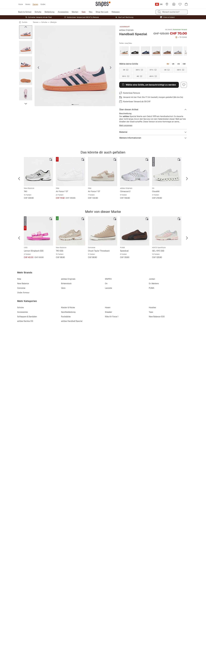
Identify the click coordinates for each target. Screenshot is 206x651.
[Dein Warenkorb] (186, 4)
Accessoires (22, 312)
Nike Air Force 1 (111, 316)
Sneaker (108, 312)
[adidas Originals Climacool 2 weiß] (134, 171)
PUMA (151, 288)
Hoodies (152, 307)
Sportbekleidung (68, 312)
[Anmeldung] (173, 4)
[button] (75, 65)
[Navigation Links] (26, 26)
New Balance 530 (157, 316)
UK (173, 64)
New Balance (23, 283)
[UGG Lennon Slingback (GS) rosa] (38, 231)
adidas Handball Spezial (71, 321)
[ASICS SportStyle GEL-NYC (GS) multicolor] (166, 231)
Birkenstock (66, 283)
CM (184, 64)
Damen (36, 22)
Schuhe (44, 22)
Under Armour (23, 292)
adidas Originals (126, 30)
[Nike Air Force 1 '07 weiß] (70, 171)
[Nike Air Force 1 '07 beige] (102, 171)
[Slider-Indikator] (72, 104)
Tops (151, 312)
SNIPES (108, 279)
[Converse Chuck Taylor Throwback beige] (102, 231)
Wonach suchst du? (170, 12)
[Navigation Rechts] (26, 103)
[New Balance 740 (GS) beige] (70, 231)
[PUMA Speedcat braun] (134, 231)
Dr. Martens (154, 283)
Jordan (152, 279)
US (178, 64)
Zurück (24, 22)
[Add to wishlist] (183, 84)
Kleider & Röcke (68, 307)
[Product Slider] (25, 32)
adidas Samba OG (25, 321)
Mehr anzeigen (125, 125)
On (106, 283)
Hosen (107, 307)
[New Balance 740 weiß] (38, 171)
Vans (63, 288)
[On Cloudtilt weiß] (166, 171)
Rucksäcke (66, 316)
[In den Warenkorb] (50, 159)
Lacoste (108, 288)
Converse (21, 288)
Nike (19, 279)
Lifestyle (53, 22)
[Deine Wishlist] (180, 4)
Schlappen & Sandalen (27, 316)
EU (168, 64)
